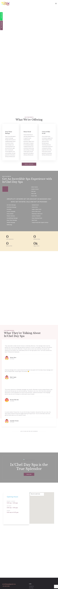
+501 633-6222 (6, 586)
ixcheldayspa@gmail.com (9, 584)
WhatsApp (1, 16)
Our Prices (31, 587)
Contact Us (1, 25)
